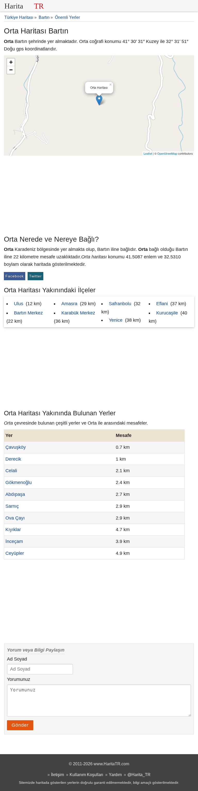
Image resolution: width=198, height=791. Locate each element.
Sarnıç (12, 506)
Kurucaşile (167, 312)
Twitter (35, 276)
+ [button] (11, 62)
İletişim (57, 774)
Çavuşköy (15, 447)
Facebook (14, 276)
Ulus (18, 303)
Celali (11, 470)
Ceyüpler (14, 553)
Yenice (115, 320)
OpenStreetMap (167, 153)
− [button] (11, 70)
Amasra (69, 303)
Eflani (162, 303)
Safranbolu (120, 303)
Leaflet (148, 153)
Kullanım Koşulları (86, 774)
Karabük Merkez (78, 312)
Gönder (20, 725)
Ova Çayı (15, 518)
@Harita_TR (139, 774)
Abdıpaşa (15, 494)
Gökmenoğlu (18, 482)
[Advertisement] (99, 194)
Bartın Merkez (28, 312)
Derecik (13, 459)
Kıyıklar (13, 529)
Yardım (115, 774)
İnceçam (14, 541)
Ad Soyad (17, 659)
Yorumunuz (18, 679)
